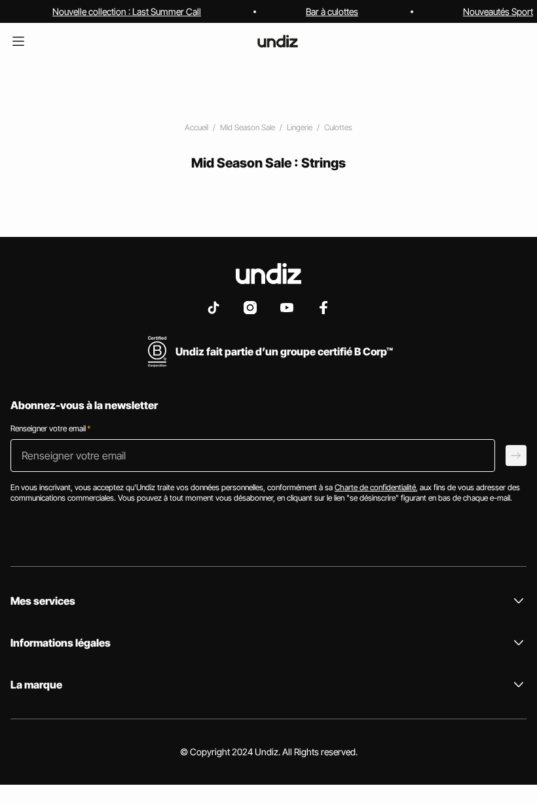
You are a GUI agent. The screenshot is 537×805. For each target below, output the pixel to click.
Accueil (196, 127)
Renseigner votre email (50, 428)
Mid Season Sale (247, 127)
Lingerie (299, 127)
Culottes (338, 127)
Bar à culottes (332, 11)
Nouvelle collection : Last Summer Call (126, 11)
